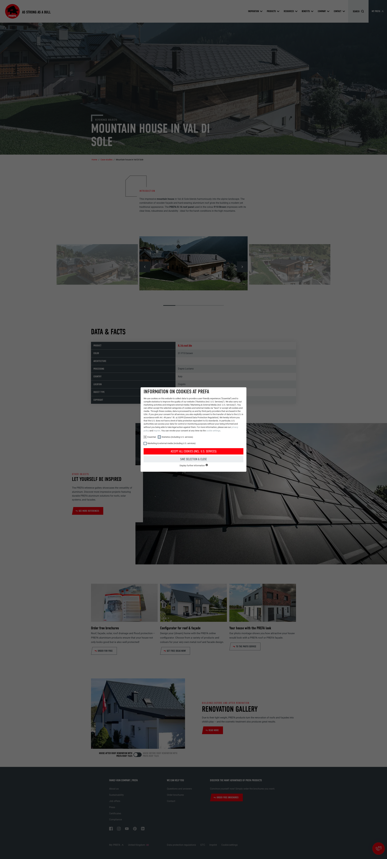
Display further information (192, 465)
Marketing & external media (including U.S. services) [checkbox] (171, 443)
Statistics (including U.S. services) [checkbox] (177, 437)
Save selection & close (193, 459)
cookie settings (213, 430)
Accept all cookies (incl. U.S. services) (193, 451)
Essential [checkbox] (151, 437)
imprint (157, 430)
